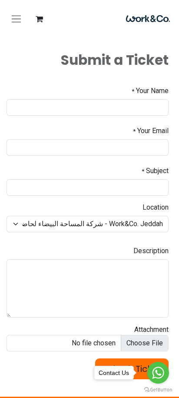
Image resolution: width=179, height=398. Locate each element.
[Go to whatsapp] (158, 373)
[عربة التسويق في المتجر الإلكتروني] (39, 19)
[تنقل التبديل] (16, 19)
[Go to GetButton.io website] (158, 389)
